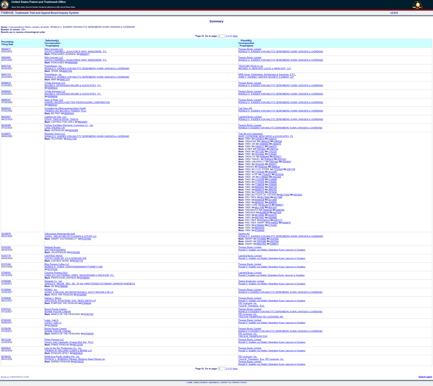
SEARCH (203, 382)
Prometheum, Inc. (53, 66)
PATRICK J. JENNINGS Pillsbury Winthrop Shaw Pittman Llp (75, 359)
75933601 (261, 149)
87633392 (6, 247)
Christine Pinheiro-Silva (56, 272)
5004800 (272, 217)
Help (73, 7)
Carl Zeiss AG (245, 108)
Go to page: (211, 36)
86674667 (259, 217)
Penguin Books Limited (249, 49)
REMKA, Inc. (51, 289)
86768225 (6, 356)
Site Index (21, 7)
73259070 (259, 139)
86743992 (259, 215)
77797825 (259, 182)
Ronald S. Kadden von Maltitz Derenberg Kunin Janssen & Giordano (271, 250)
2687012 (274, 149)
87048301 (273, 222)
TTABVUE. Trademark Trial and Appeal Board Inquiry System (40, 12)
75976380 (261, 241)
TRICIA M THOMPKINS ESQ (252, 336)
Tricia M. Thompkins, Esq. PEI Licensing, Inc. (261, 359)
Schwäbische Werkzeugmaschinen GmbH (65, 108)
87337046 (86, 239)
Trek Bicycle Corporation (250, 134)
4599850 (272, 202)
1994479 (277, 144)
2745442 (272, 154)
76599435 (269, 159)
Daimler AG (244, 233)
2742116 (272, 151)
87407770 (6, 256)
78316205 (259, 164)
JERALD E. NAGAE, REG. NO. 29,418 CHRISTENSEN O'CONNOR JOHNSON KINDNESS (90, 283)
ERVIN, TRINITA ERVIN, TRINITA (61, 119)
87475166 (6, 264)
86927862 (261, 244)
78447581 (273, 161)
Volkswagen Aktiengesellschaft (60, 233)
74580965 (264, 144)
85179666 (265, 197)
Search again (425, 376)
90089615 (6, 83)
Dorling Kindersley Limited (251, 281)
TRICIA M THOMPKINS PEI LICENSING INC (260, 317)
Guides (35, 7)
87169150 (6, 320)
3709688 (272, 179)
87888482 (259, 225)
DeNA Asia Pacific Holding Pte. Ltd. (62, 356)
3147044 (274, 239)
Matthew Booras (53, 247)
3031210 (282, 159)
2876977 (277, 156)
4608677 (279, 205)
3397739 (291, 169)
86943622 (6, 348)
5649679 (286, 222)
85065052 (259, 187)
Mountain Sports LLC (55, 134)
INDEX (196, 382)
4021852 (298, 195)
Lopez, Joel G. (52, 320)
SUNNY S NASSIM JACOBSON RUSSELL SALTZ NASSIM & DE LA (79, 292)
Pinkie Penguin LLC (54, 339)
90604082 (6, 57)
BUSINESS (214, 382)
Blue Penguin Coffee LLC (57, 264)
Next (235, 36)
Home (14, 7)
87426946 (6, 289)
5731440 (272, 225)
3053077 (272, 164)
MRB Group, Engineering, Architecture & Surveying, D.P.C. (267, 74)
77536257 (266, 174)
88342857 (6, 117)
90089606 (6, 91)
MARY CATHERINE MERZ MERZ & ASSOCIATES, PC (265, 136)
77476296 (259, 179)
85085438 (259, 200)
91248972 (6, 134)
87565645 (259, 230)
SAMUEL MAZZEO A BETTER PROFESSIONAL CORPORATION (77, 102)
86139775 (266, 205)
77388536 (259, 184)
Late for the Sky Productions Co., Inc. (63, 348)
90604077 (6, 49)
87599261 (6, 272)
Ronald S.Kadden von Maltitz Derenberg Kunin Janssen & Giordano (271, 275)
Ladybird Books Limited (249, 117)
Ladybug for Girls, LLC (56, 117)
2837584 (274, 241)
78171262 (259, 151)
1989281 (278, 141)
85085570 (259, 189)
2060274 (272, 146)
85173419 (285, 195)
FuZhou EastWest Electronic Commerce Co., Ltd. (69, 125)
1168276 (272, 139)
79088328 (267, 210)
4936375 (272, 215)
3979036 (272, 192)
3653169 (277, 177)
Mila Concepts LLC (54, 49)
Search (29, 7)
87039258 (6, 328)
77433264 (259, 172)
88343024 (259, 228)
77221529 (278, 169)
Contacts (42, 7)
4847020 (277, 212)
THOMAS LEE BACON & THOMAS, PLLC (66, 111)
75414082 (259, 154)
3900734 (272, 187)
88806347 (6, 100)
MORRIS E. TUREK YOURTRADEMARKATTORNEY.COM (73, 267)
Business (51, 7)
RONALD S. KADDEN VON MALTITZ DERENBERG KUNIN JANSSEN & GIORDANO (280, 51)
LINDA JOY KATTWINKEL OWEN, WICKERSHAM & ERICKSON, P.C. (80, 275)
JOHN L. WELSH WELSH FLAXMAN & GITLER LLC (71, 236)
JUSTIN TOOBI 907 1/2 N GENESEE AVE (66, 258)
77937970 (259, 192)
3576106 (279, 174)
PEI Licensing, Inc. (247, 303)
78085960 (264, 156)
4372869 (272, 200)
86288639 (264, 212)
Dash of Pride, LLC (54, 100)
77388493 (264, 177)
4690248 (280, 210)
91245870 (6, 233)
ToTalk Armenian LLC (55, 83)
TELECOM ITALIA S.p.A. (250, 66)
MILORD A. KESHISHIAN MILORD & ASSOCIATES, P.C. (73, 85)
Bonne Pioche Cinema (55, 309)
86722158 (6, 339)
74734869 (261, 239)
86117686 (259, 207)
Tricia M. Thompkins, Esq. (251, 305)
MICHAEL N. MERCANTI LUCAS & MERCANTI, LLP (264, 68)
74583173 (259, 146)
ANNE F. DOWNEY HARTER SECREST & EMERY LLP (266, 77)
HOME (189, 382)
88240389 (6, 125)
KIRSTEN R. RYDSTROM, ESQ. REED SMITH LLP (70, 300)
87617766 (71, 139)
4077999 (278, 197)
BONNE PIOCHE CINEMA (58, 311)
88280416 (6, 108)
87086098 (6, 281)
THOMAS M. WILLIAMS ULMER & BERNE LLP (68, 350)
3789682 (272, 182)
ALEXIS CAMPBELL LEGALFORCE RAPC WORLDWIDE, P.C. (76, 51)
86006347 (259, 202)
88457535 (6, 66)
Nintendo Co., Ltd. (53, 281)
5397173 (278, 220)
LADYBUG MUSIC (54, 256)
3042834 (286, 161)
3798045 (272, 184)
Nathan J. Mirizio (53, 298)
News (68, 7)
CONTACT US (225, 382)
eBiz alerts (60, 7)
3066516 (275, 167)
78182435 (262, 167)
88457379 (6, 74)
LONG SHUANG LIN (55, 128)
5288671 (274, 244)
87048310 (265, 220)
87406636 (6, 298)
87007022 (6, 309)
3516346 (272, 172)
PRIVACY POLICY (240, 382)
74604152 (265, 141)
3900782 (272, 189)
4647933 (272, 207)
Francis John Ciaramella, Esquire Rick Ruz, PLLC (69, 342)
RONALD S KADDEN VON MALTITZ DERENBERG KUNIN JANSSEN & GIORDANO (280, 128)
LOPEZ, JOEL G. (53, 322)
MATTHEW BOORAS (55, 250)
